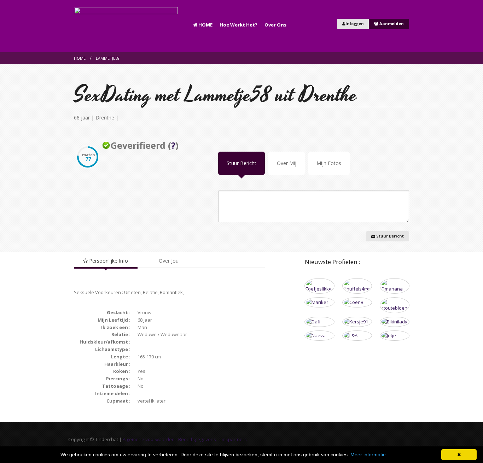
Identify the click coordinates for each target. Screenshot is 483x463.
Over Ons (275, 25)
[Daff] (319, 322)
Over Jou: (169, 260)
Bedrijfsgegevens (197, 439)
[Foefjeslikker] (319, 286)
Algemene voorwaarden (149, 439)
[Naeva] (319, 335)
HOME (205, 25)
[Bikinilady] (394, 322)
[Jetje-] (394, 335)
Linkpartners (233, 439)
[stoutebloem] (394, 305)
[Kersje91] (357, 322)
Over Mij (286, 163)
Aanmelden (391, 23)
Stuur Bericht (241, 163)
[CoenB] (357, 302)
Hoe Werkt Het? (238, 25)
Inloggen (354, 23)
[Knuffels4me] (357, 286)
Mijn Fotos (328, 163)
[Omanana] (394, 286)
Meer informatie (368, 454)
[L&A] (357, 335)
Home (80, 58)
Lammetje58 (108, 58)
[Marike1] (319, 302)
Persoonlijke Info (108, 260)
